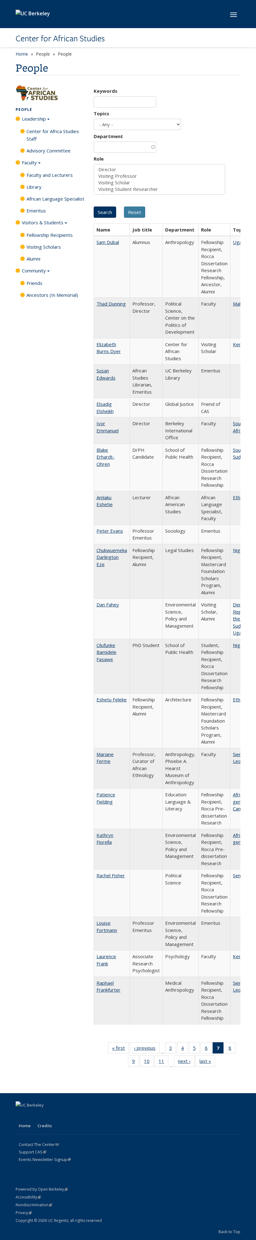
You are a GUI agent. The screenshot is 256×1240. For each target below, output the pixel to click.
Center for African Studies (60, 38)
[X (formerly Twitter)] (33, 1115)
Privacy (24, 1212)
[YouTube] (57, 1115)
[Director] (159, 169)
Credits (44, 1125)
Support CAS (32, 1152)
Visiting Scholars (44, 247)
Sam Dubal (107, 242)
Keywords (105, 91)
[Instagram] (69, 1115)
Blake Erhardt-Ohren (105, 457)
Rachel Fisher (110, 875)
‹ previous (147, 1049)
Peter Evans (109, 531)
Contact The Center (39, 1144)
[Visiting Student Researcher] (159, 189)
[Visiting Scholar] (159, 182)
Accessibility (28, 1197)
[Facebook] (21, 1115)
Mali (237, 304)
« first (120, 1049)
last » (207, 1062)
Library (34, 187)
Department (108, 136)
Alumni (33, 259)
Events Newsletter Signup (45, 1159)
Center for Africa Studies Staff (53, 135)
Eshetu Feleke (111, 699)
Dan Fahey (107, 604)
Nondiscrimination (34, 1205)
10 (149, 1062)
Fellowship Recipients (50, 235)
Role (99, 159)
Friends (34, 283)
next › (186, 1062)
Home (22, 54)
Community (34, 270)
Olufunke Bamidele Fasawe (106, 652)
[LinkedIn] (45, 1115)
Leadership (34, 119)
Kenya (239, 344)
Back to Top (229, 1231)
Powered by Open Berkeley (42, 1189)
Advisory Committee (49, 150)
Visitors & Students (42, 222)
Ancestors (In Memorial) (52, 295)
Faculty (29, 162)
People (24, 109)
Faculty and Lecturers (50, 175)
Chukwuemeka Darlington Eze (111, 557)
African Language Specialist (55, 199)
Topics (101, 113)
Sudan (239, 626)
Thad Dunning (111, 304)
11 (163, 1062)
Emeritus (36, 210)
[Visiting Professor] (159, 176)
